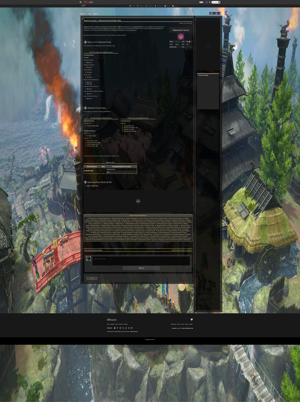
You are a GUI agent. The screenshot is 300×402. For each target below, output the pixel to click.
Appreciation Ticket (144, 240)
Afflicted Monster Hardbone (148, 224)
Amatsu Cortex (116, 232)
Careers (178, 324)
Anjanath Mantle (97, 236)
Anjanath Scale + (165, 236)
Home (108, 324)
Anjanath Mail (127, 126)
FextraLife (174, 328)
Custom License (134, 331)
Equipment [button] (159, 5)
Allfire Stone (160, 227)
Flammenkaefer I (91, 126)
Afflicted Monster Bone (132, 224)
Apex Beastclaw (182, 238)
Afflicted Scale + (95, 225)
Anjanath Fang (137, 234)
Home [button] (132, 5)
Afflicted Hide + (120, 224)
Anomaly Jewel (118, 238)
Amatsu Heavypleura (151, 232)
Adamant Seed (163, 218)
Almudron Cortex (120, 229)
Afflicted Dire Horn (128, 222)
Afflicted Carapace (105, 220)
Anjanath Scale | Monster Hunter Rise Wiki (102, 20)
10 (214, 13)
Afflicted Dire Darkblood (163, 220)
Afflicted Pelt (177, 224)
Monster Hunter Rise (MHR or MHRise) (112, 27)
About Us (121, 324)
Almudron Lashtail (165, 229)
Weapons (93, 118)
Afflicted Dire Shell (166, 222)
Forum (116, 324)
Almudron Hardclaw (152, 229)
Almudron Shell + (151, 231)
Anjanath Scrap (176, 236)
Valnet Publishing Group (187, 328)
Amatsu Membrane (164, 232)
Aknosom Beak (116, 225)
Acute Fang (153, 218)
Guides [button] (175, 5)
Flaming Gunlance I (92, 142)
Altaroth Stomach (105, 232)
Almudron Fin (131, 229)
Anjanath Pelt (135, 236)
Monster (158, 28)
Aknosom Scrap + (140, 227)
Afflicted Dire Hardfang (100, 222)
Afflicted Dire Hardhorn (115, 222)
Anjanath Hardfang (178, 234)
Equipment (83, 13)
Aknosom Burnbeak (127, 225)
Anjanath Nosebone (109, 236)
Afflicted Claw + (126, 220)
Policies (191, 324)
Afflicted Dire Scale (140, 222)
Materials (96, 13)
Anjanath (86, 57)
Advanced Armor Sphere (175, 218)
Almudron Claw (98, 229)
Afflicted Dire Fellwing (178, 220)
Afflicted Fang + (97, 224)
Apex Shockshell (120, 240)
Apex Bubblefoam (98, 240)
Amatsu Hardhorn (139, 232)
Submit (142, 268)
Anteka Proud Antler (150, 238)
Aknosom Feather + (173, 225)
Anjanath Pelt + (144, 236)
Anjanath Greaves (129, 131)
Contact (125, 324)
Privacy (186, 324)
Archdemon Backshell (176, 240)
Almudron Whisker (172, 231)
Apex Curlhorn (109, 240)
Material (97, 27)
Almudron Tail (161, 231)
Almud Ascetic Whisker (172, 227)
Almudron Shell (140, 231)
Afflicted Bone (95, 220)
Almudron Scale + (107, 231)
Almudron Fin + (141, 229)
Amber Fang (107, 234)
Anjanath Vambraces (129, 127)
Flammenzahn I (91, 146)
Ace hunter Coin (144, 218)
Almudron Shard (129, 231)
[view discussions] (210, 13)
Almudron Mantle (176, 229)
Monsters (92, 52)
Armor (130, 118)
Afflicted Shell (106, 225)
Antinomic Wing (171, 238)
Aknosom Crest (139, 225)
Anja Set (123, 123)
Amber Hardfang (127, 234)
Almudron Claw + (109, 229)
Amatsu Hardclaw (127, 232)
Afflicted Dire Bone (138, 220)
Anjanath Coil (127, 129)
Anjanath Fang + (148, 234)
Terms (182, 324)
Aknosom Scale (106, 227)
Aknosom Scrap (128, 227)
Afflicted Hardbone (109, 224)
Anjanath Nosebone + (123, 236)
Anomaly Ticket (129, 238)
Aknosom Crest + (150, 225)
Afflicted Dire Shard (153, 222)
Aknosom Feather (161, 225)
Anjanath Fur (158, 234)
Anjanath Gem (167, 234)
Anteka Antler (139, 238)
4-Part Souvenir (91, 218)
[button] (201, 2)
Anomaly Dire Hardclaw (105, 238)
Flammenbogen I (91, 144)
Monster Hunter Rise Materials (138, 215)
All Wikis (112, 324)
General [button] (141, 5)
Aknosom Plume (95, 227)
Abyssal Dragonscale (104, 218)
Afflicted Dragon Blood (179, 222)
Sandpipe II (90, 136)
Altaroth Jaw (95, 232)
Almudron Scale (95, 231)
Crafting (114, 30)
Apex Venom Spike (131, 240)
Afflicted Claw (116, 220)
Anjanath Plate (155, 236)
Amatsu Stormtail (176, 232)
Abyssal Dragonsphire (131, 218)
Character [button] (149, 5)
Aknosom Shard (150, 227)
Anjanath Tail (93, 238)
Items (89, 13)
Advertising (173, 324)
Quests (106, 28)
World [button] (167, 5)
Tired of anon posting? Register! (181, 250)
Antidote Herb (161, 238)
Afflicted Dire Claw (150, 220)
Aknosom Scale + (117, 227)
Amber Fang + (117, 234)
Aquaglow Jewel (163, 240)
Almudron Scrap (118, 231)
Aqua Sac (154, 240)
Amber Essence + (97, 234)
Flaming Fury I (91, 141)
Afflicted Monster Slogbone (165, 224)
